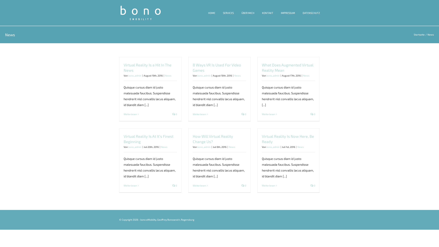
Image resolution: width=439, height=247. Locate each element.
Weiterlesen (130, 114)
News (168, 75)
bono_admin (134, 75)
